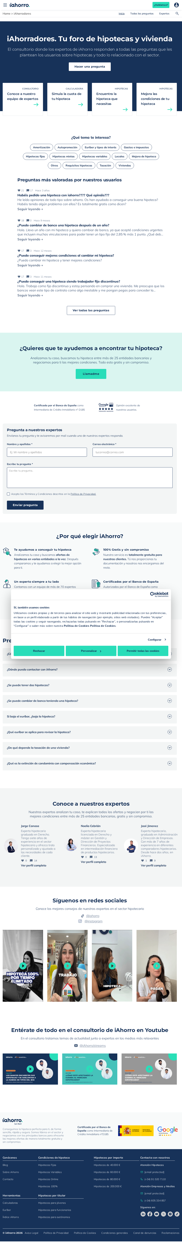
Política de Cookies (76, 625)
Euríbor (7, 1209)
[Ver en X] (163, 1214)
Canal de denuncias (144, 1232)
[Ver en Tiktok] (177, 1214)
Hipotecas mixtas (63, 156)
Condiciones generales (114, 1232)
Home (6, 13)
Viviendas (125, 165)
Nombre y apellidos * (19, 444)
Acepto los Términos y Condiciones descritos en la (53, 494)
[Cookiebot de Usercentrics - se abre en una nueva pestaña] (152, 594)
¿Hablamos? (161, 5)
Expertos (164, 13)
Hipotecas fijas (35, 156)
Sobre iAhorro (11, 1172)
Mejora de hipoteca (144, 156)
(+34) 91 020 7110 (155, 1179)
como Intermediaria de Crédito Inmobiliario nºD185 (95, 1130)
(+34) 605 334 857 (155, 1200)
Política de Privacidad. (83, 494)
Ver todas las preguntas (91, 310)
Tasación (105, 165)
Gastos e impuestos (136, 147)
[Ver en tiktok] (23, 966)
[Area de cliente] (176, 5)
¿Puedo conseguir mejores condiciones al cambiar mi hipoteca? (65, 255)
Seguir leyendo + (30, 209)
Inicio (122, 13)
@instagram (94, 921)
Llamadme (91, 374)
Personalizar (89, 650)
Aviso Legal (31, 1232)
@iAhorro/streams (93, 1045)
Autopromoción (67, 147)
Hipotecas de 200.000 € (108, 1186)
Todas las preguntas (142, 13)
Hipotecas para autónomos (54, 1216)
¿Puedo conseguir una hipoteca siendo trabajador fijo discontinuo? (68, 281)
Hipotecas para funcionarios (54, 1209)
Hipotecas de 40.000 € (107, 1164)
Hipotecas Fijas (47, 1164)
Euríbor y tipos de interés (100, 147)
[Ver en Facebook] (150, 1214)
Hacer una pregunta (89, 66)
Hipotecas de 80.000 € (107, 1179)
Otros (54, 165)
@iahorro (92, 916)
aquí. (147, 674)
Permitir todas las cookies (143, 650)
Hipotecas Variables (50, 1172)
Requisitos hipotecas (79, 165)
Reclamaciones (170, 1232)
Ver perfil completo (33, 865)
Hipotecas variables (94, 156)
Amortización (41, 147)
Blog (5, 1164)
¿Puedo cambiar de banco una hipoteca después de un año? (63, 225)
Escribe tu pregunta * (20, 464)
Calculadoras (10, 1202)
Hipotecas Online (48, 1179)
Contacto (8, 1179)
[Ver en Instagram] (170, 1214)
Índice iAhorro (11, 1216)
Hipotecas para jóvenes (52, 1202)
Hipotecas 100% (48, 1186)
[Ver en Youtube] (156, 1214)
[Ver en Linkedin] (143, 1214)
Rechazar (39, 650)
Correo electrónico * (104, 444)
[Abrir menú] (5, 4)
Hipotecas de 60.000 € (107, 1172)
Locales (119, 156)
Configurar (155, 639)
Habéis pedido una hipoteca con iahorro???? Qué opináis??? (63, 195)
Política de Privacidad (56, 1232)
